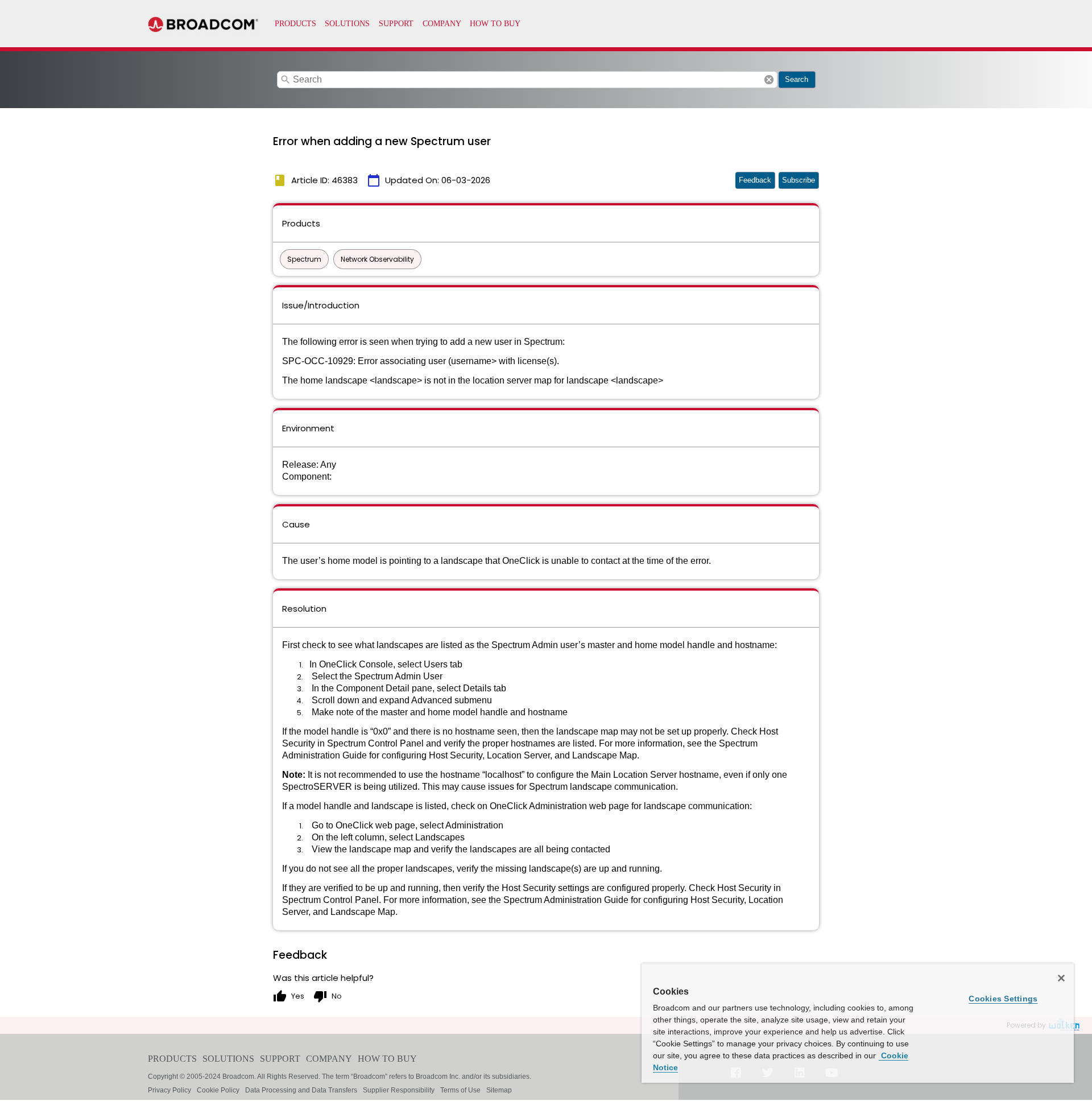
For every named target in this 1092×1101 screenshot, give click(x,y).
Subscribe (798, 180)
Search (796, 79)
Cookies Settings (1003, 998)
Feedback (755, 180)
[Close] (1061, 978)
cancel (769, 79)
